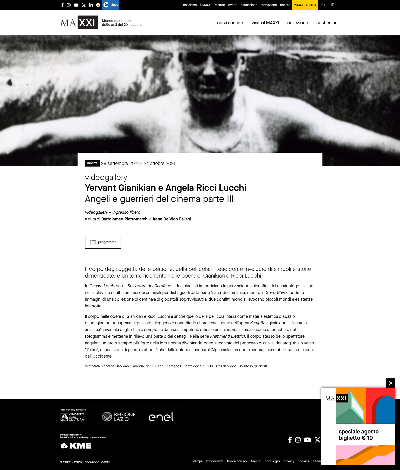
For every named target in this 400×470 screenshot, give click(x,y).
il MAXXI (206, 5)
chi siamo (190, 5)
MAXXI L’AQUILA (305, 5)
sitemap (318, 461)
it (332, 5)
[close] (390, 383)
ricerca (285, 5)
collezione (297, 23)
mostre (220, 5)
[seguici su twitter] (84, 5)
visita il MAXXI (265, 23)
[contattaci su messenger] (98, 5)
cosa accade (230, 23)
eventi (232, 5)
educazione (249, 5)
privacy (289, 461)
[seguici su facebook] (62, 5)
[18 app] (110, 5)
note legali (272, 461)
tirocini (256, 461)
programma (107, 241)
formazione (269, 5)
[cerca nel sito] (323, 5)
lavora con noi (237, 461)
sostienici (326, 23)
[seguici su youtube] (76, 5)
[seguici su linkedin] (91, 5)
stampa (197, 461)
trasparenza (214, 461)
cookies (303, 461)
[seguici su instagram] (69, 5)
